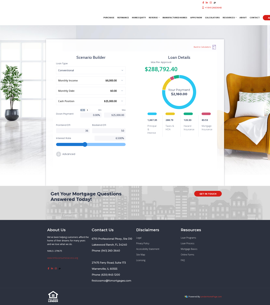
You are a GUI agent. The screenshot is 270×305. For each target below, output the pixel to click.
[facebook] (203, 2)
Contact (255, 17)
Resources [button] (229, 17)
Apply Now (196, 17)
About (243, 17)
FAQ (183, 260)
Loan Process (187, 243)
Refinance (123, 17)
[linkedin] (207, 2)
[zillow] (215, 2)
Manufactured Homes (174, 17)
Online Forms (187, 254)
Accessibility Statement (147, 248)
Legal (138, 237)
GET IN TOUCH (208, 193)
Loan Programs (188, 237)
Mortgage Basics (189, 248)
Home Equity (139, 17)
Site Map (140, 254)
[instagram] (211, 2)
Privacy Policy (142, 243)
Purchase (108, 17)
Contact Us (69, 215)
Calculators (212, 17)
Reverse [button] (153, 17)
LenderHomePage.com (211, 296)
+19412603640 (213, 7)
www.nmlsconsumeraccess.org (62, 257)
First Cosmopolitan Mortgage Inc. (73, 17)
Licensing (140, 260)
